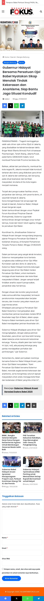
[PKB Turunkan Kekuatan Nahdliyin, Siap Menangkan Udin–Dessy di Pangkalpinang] (32, 427)
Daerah (13, 57)
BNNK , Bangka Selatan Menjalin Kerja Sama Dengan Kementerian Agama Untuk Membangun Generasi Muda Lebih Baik (11, 442)
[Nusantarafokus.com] (22, 11)
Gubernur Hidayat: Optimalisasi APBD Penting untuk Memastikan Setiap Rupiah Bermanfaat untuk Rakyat (32, 475)
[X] (10, 405)
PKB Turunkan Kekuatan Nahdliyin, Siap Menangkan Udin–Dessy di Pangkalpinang (32, 440)
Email (5, 548)
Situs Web (6, 559)
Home (6, 57)
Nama (5, 538)
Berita (21, 62)
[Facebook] (4, 405)
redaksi (6, 99)
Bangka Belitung (23, 57)
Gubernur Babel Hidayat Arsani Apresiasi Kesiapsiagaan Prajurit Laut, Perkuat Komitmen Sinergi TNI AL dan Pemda (11, 476)
